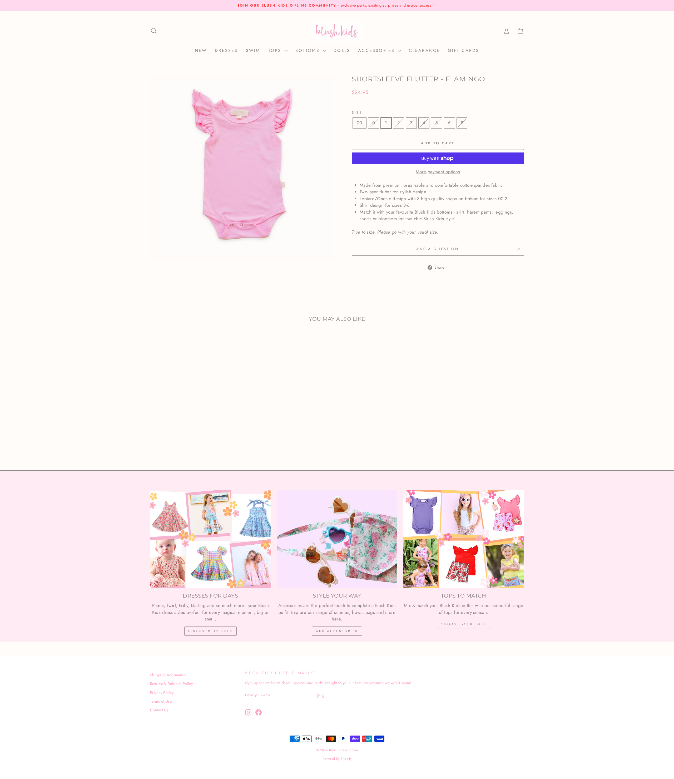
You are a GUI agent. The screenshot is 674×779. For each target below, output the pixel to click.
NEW (201, 50)
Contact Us (159, 710)
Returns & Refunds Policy (171, 683)
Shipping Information (168, 675)
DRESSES (226, 50)
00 (359, 123)
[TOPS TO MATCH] (463, 539)
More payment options (438, 172)
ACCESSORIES (377, 50)
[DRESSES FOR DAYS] (210, 539)
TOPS (276, 50)
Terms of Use (161, 701)
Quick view (194, 417)
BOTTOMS (308, 50)
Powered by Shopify (337, 758)
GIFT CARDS (463, 50)
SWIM (253, 50)
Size (357, 112)
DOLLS (342, 50)
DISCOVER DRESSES (210, 631)
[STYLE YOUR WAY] (337, 539)
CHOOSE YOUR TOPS (463, 624)
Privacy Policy (162, 692)
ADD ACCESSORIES (337, 631)
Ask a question (437, 249)
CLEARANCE (424, 50)
